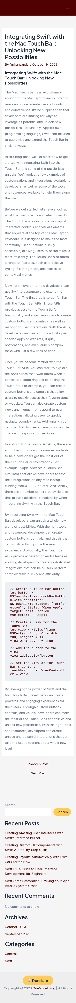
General (11, 954)
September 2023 (17, 934)
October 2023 (15, 927)
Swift (8, 961)
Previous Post (38, 764)
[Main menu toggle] (67, 8)
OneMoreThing (44, 988)
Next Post (38, 773)
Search (10, 805)
